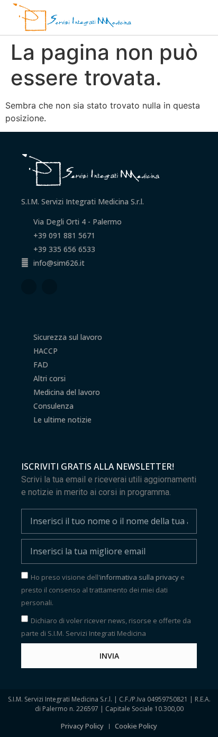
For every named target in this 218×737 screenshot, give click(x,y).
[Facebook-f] (29, 286)
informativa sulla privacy (139, 577)
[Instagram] (49, 286)
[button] (203, 17)
